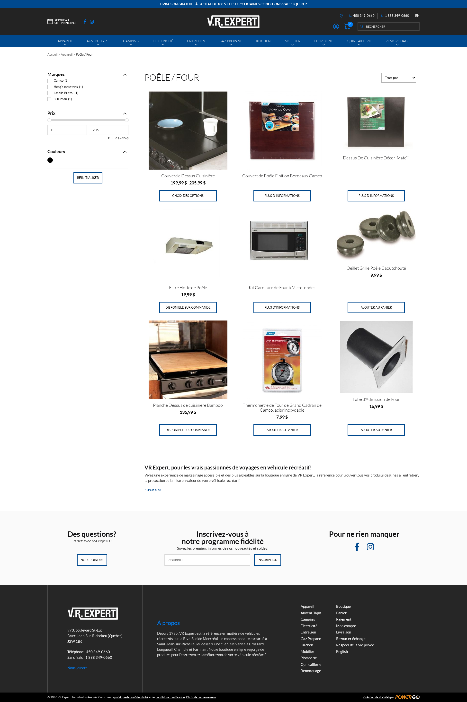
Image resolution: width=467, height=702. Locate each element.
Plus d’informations (282, 196)
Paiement (343, 619)
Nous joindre (92, 560)
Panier (341, 613)
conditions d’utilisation (170, 697)
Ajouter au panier (376, 307)
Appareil (66, 54)
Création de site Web (376, 697)
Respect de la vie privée (355, 645)
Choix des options (188, 196)
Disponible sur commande (188, 307)
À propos (168, 623)
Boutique (343, 606)
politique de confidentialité (131, 697)
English (342, 652)
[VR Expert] (233, 21)
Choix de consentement (201, 697)
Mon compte (346, 626)
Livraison (343, 632)
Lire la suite (152, 489)
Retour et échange (351, 639)
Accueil (52, 54)
